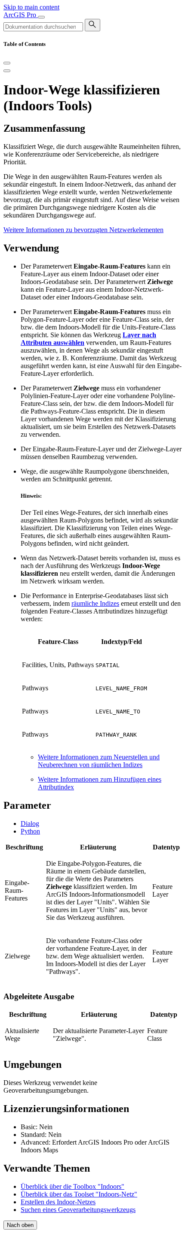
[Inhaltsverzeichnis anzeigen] (6, 71)
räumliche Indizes (95, 603)
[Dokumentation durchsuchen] (92, 25)
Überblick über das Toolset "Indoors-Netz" (79, 1194)
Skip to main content (31, 7)
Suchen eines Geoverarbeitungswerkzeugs (78, 1209)
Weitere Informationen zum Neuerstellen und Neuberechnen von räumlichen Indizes (99, 760)
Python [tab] (30, 831)
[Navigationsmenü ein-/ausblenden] (41, 17)
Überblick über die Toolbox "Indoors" (72, 1186)
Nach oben (20, 1225)
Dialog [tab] (30, 823)
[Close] (6, 63)
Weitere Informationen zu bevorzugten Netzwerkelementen (83, 229)
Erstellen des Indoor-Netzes (58, 1202)
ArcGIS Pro (20, 14)
